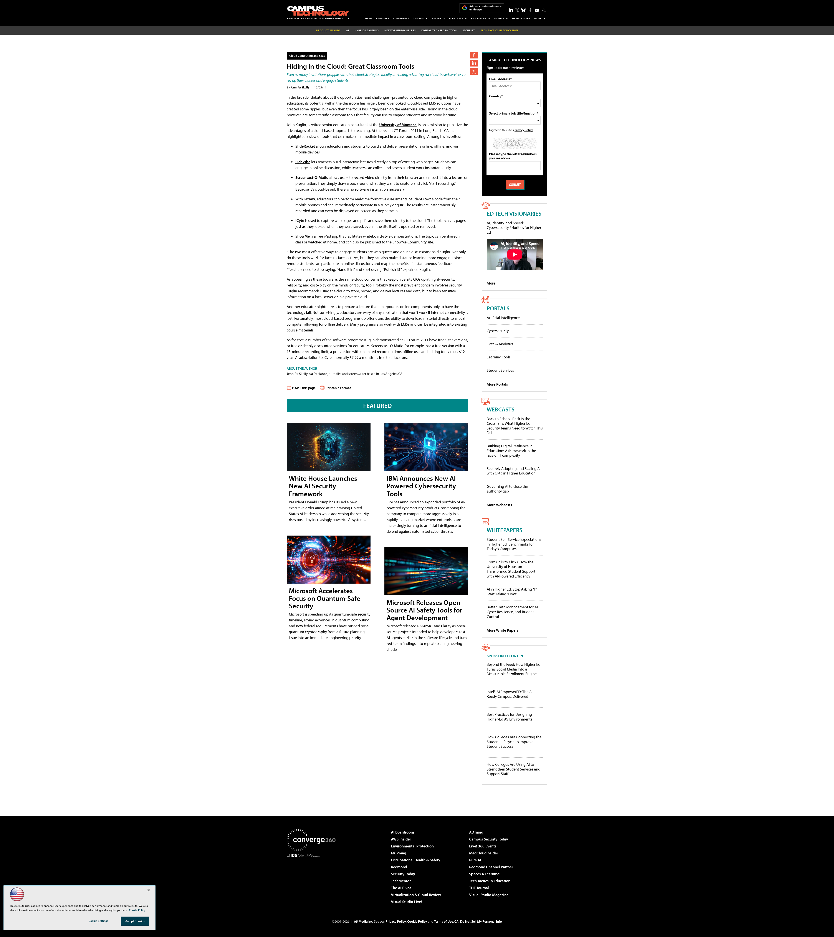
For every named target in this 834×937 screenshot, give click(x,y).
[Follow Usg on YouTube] (537, 10)
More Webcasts (499, 504)
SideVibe (302, 161)
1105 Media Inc (361, 921)
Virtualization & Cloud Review (416, 894)
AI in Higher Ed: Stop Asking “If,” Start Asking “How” (512, 591)
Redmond (399, 866)
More (538, 18)
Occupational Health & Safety (415, 859)
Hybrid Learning (367, 30)
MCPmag (398, 852)
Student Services (500, 370)
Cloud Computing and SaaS (307, 55)
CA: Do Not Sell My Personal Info (478, 921)
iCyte (299, 220)
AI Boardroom (402, 832)
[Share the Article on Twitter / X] (474, 71)
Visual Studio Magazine (488, 894)
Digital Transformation (439, 30)
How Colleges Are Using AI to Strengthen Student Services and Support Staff (513, 769)
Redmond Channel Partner (491, 866)
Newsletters (521, 18)
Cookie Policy (417, 921)
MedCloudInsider (483, 852)
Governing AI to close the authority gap (507, 489)
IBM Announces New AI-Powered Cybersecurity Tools (422, 486)
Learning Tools (498, 356)
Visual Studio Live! (406, 901)
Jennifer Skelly (300, 87)
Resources (478, 18)
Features (382, 18)
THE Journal (479, 887)
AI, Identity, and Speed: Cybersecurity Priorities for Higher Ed (514, 227)
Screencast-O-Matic (311, 177)
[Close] (148, 890)
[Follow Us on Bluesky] (523, 10)
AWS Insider (401, 839)
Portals (498, 308)
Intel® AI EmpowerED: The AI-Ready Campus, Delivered (510, 694)
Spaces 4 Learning (484, 873)
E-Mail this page (304, 388)
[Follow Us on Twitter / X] (517, 10)
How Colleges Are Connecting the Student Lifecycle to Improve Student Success (514, 742)
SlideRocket (305, 146)
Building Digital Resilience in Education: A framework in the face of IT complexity (511, 450)
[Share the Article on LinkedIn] (474, 63)
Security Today (403, 873)
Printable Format (338, 388)
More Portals (497, 384)
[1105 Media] (313, 879)
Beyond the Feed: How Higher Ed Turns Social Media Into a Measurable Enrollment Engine (513, 669)
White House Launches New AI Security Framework (323, 486)
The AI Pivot (401, 887)
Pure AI (475, 859)
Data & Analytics (500, 343)
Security (468, 30)
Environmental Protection (412, 846)
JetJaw (309, 198)
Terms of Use (443, 921)
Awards (418, 18)
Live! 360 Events (482, 846)
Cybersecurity (498, 330)
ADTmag (476, 832)
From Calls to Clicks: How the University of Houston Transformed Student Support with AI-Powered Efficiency (511, 569)
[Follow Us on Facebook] (530, 10)
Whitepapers (504, 530)
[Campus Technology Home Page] (318, 12)
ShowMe (302, 236)
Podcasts (456, 18)
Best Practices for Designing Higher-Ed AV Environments (509, 716)
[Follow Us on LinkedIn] (511, 10)
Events (499, 18)
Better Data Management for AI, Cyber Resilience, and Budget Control (513, 611)
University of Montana (398, 124)
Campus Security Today (488, 839)
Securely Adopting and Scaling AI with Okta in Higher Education (514, 471)
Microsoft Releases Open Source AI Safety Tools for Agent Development (424, 610)
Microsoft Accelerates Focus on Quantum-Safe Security (324, 598)
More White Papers (502, 630)
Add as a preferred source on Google (485, 8)
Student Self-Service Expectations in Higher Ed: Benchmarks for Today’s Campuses (514, 544)
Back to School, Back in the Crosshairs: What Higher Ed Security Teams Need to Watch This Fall (515, 425)
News (368, 18)
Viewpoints (401, 18)
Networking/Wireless (400, 30)
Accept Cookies (135, 921)
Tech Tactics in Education (489, 880)
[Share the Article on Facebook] (474, 55)
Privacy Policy (524, 130)
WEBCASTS (501, 409)
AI (347, 30)
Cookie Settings (98, 920)
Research (438, 18)
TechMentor (401, 880)
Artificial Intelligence (503, 317)
